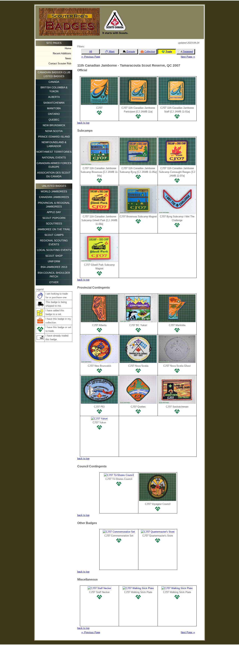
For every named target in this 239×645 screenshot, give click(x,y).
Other (53, 282)
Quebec (54, 119)
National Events (54, 157)
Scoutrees (54, 223)
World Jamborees (54, 191)
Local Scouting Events (54, 250)
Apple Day (54, 212)
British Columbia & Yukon (54, 89)
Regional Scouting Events (54, 242)
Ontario (54, 114)
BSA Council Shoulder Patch (54, 274)
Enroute (130, 51)
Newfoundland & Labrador (54, 144)
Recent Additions (62, 53)
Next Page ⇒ (188, 56)
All (90, 51)
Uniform (54, 261)
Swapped (187, 51)
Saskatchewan (53, 102)
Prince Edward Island (54, 136)
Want (111, 51)
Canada (54, 82)
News (68, 58)
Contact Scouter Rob (60, 63)
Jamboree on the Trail (53, 229)
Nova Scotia (54, 131)
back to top (83, 122)
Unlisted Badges (54, 186)
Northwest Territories (54, 151)
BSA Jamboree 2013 (54, 267)
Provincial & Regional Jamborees (54, 205)
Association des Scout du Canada (54, 174)
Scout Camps (53, 235)
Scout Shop (54, 255)
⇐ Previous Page (90, 56)
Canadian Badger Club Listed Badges (54, 74)
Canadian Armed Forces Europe (54, 165)
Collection (149, 51)
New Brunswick (54, 125)
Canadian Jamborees (54, 197)
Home (68, 48)
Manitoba (54, 108)
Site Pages (53, 43)
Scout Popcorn (53, 218)
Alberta (54, 97)
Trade (168, 51)
